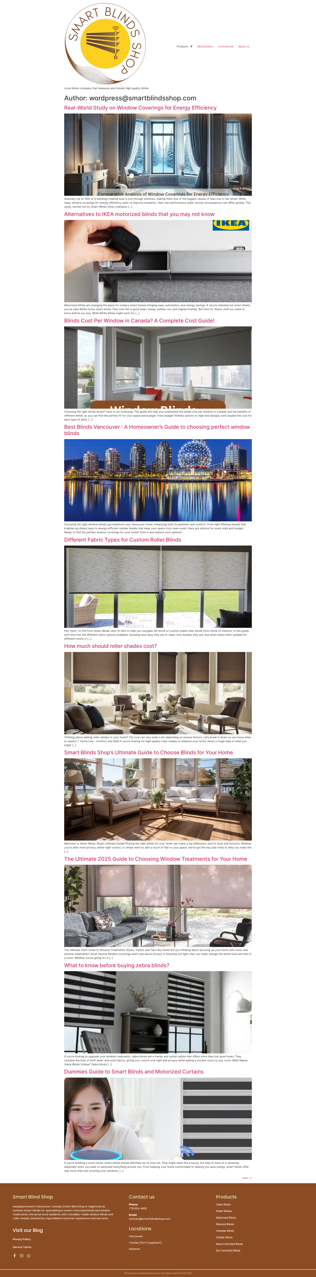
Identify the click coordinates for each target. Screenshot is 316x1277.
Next (247, 1178)
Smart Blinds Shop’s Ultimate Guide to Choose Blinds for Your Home (148, 752)
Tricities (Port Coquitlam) (145, 1243)
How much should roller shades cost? (110, 646)
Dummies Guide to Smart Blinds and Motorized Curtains (134, 1071)
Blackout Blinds (225, 1224)
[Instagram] (22, 1256)
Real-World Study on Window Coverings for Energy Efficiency (140, 107)
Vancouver (136, 1236)
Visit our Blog (28, 1230)
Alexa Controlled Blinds (229, 1244)
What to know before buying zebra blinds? (116, 965)
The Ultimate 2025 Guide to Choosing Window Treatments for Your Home (155, 859)
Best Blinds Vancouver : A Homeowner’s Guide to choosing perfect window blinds (157, 430)
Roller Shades (224, 1211)
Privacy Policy (22, 1239)
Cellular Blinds (224, 1237)
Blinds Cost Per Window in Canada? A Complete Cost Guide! (139, 320)
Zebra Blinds (223, 1204)
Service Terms (22, 1247)
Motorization (205, 46)
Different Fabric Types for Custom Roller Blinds (122, 539)
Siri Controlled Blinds (228, 1250)
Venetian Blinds (225, 1230)
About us (243, 46)
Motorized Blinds (226, 1217)
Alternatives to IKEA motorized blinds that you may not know (139, 214)
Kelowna (134, 1249)
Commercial (225, 46)
